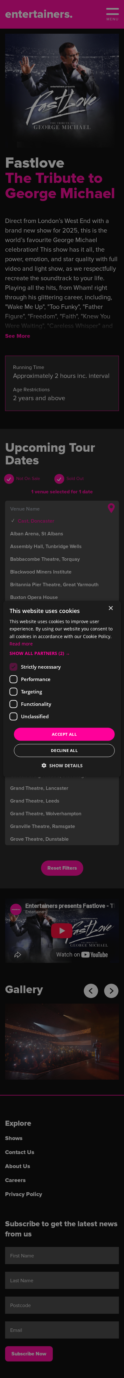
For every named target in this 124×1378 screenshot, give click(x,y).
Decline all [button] (64, 750)
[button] (62, 653)
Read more (21, 643)
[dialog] (62, 689)
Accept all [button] (64, 734)
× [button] (110, 608)
